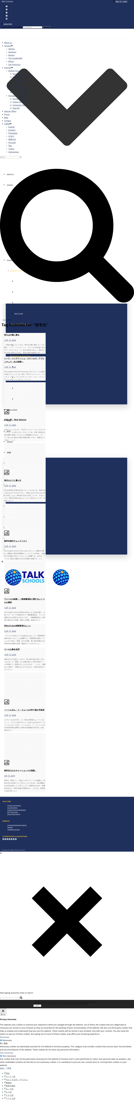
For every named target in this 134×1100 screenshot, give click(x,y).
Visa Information (12, 808)
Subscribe (7, 24)
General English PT (21, 77)
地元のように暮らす (12, 480)
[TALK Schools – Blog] (49, 587)
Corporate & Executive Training (16, 825)
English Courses (15, 70)
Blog (6, 117)
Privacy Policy (92, 1004)
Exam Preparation (21, 335)
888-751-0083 (121, 1)
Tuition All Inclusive (21, 102)
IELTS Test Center (12, 812)
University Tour (19, 105)
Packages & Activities (17, 95)
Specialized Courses (17, 86)
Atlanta (11, 49)
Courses (7, 67)
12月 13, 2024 (10, 340)
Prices (7, 114)
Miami (11, 61)
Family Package (20, 367)
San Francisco (14, 64)
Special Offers (12, 410)
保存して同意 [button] (5, 1068)
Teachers (10, 827)
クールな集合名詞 (11, 649)
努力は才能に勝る (11, 335)
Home (4, 320)
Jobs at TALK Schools (13, 814)
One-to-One (18, 314)
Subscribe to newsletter (12, 27)
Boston (11, 55)
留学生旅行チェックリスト (15, 541)
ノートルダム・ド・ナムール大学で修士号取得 (24, 710)
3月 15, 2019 (9, 776)
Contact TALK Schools (14, 805)
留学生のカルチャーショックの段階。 (20, 770)
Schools (7, 46)
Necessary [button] (4, 1037)
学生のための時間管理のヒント (17, 625)
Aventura (12, 52)
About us (8, 42)
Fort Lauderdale (15, 58)
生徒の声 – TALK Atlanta (15, 419)
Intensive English (20, 80)
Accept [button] (37, 1005)
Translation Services (13, 830)
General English (19, 74)
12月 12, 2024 (10, 367)
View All (16, 108)
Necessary (7, 1040)
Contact (10, 442)
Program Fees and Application (16, 810)
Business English (20, 92)
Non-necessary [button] (6, 1053)
